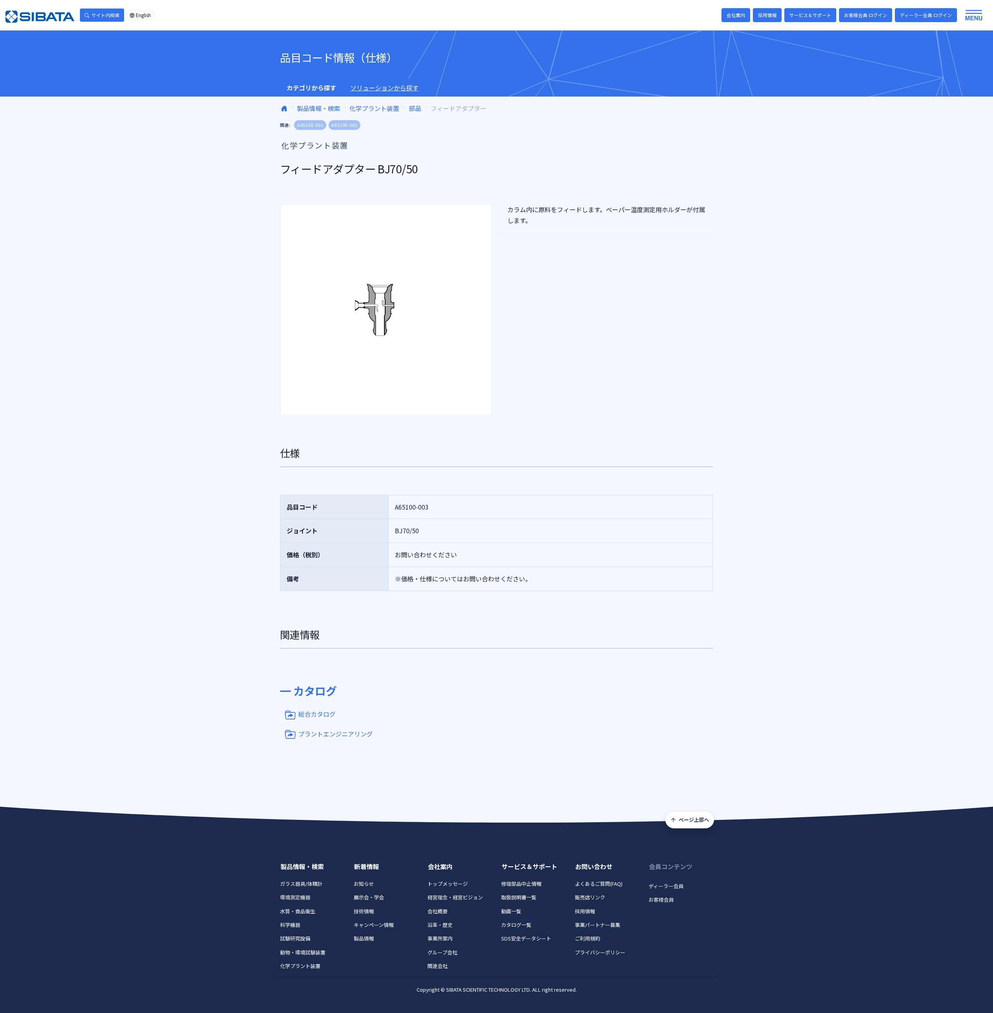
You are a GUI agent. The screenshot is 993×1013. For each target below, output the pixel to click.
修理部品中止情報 (521, 883)
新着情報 (366, 866)
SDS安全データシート (526, 938)
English (143, 15)
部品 (415, 108)
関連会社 (437, 966)
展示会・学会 (369, 897)
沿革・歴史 (440, 924)
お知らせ (364, 883)
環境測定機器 (295, 897)
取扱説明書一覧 (518, 897)
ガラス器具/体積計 (301, 883)
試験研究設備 (295, 938)
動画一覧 (511, 911)
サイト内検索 (105, 15)
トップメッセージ (447, 883)
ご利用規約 (587, 938)
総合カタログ (317, 714)
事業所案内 (440, 938)
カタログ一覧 (516, 924)
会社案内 (736, 15)
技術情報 (364, 911)
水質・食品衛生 (297, 911)
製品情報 (364, 938)
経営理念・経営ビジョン (455, 897)
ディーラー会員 (666, 886)
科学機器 (290, 924)
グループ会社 (442, 952)
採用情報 (767, 15)
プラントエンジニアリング (335, 733)
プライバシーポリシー (600, 952)
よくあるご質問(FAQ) (599, 883)
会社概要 (437, 911)
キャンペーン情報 (374, 924)
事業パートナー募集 (597, 924)
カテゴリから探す (311, 87)
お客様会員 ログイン (865, 15)
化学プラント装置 (374, 108)
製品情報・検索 (318, 108)
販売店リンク (590, 897)
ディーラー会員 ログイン (926, 15)
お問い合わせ (593, 866)
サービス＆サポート (810, 15)
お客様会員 (661, 899)
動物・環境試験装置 (302, 952)
